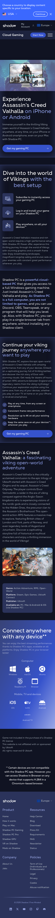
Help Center (36, 816)
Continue (40, 14)
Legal (33, 873)
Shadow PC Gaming (12, 830)
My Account (25, 25)
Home (5, 816)
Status (33, 848)
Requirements (37, 834)
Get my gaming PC (18, 148)
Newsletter (36, 843)
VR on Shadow (10, 843)
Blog (32, 821)
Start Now (38, 35)
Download (35, 825)
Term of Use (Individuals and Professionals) (38, 866)
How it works (9, 821)
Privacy (34, 878)
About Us (7, 863)
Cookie (33, 882)
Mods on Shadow (11, 848)
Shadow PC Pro (10, 834)
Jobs (4, 868)
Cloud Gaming (12, 35)
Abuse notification (39, 887)
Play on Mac (8, 825)
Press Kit (34, 830)
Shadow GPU (9, 839)
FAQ (32, 839)
